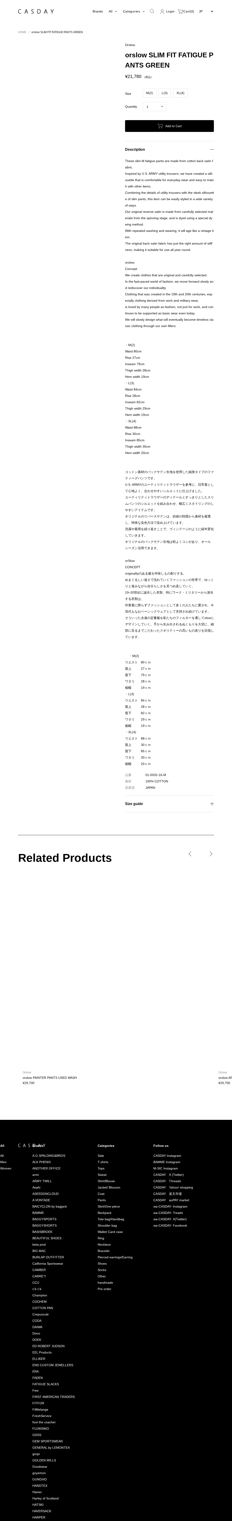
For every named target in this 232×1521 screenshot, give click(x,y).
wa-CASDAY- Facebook (170, 1086)
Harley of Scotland (44, 1359)
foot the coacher (43, 1282)
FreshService (41, 1276)
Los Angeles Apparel (46, 1504)
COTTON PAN (41, 1168)
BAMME (36, 1073)
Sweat (99, 1035)
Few (34, 1251)
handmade (103, 1143)
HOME (22, 32)
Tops (99, 1029)
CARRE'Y (37, 1136)
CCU (34, 1143)
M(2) (149, 93)
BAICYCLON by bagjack (48, 1067)
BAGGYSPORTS (42, 1079)
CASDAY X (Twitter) (168, 1035)
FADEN (36, 1238)
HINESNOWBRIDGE (45, 1422)
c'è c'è (36, 1149)
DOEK (35, 1200)
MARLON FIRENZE (44, 1517)
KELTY (35, 1466)
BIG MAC (37, 1111)
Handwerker (40, 1384)
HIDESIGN (38, 1416)
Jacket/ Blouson (107, 1048)
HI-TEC (36, 1403)
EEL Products (40, 1213)
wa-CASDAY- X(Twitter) (169, 1079)
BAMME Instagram (165, 1022)
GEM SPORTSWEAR (45, 1301)
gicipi (35, 1314)
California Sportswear (47, 1124)
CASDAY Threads (166, 1041)
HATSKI (36, 1365)
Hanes (35, 1352)
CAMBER (37, 1130)
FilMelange (39, 1270)
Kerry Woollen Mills (45, 1460)
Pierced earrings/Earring (113, 1117)
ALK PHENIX (39, 1022)
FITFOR (36, 1263)
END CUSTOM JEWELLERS (50, 1225)
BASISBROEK (40, 1092)
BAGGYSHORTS (42, 1086)
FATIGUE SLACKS (43, 1244)
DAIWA (36, 1187)
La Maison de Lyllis (44, 1479)
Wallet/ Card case (108, 1092)
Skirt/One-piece (107, 1067)
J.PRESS (37, 1441)
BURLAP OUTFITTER (46, 1117)
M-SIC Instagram (164, 1029)
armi (34, 1035)
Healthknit (38, 1390)
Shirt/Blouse (104, 1041)
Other (99, 1136)
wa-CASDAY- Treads (167, 1073)
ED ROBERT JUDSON (46, 1206)
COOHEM (38, 1162)
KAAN (35, 1454)
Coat (98, 1054)
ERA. (34, 1232)
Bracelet (101, 1111)
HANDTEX (38, 1346)
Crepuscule (39, 1175)
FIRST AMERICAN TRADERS (51, 1257)
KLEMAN (37, 1473)
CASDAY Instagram (166, 1016)
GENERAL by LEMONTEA (49, 1308)
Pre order (102, 1149)
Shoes (99, 1124)
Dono (35, 1194)
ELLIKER (36, 1219)
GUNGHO (37, 1339)
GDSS (35, 1295)
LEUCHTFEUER (42, 1498)
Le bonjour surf (42, 1485)
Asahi (35, 1048)
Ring (98, 1098)
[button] (22, 97)
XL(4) (181, 93)
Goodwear (38, 1327)
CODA (35, 1181)
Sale (98, 1016)
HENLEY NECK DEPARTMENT (52, 1397)
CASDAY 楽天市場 (166, 1054)
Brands (96, 11)
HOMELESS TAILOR (45, 1428)
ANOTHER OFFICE (44, 1029)
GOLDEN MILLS (42, 1320)
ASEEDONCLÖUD (43, 1054)
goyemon (38, 1333)
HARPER (37, 1378)
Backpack (102, 1073)
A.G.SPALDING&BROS (46, 1016)
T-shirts (100, 1022)
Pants (99, 1060)
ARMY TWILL (40, 1041)
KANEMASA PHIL (43, 1447)
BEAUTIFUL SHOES (45, 1098)
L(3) (165, 93)
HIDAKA (36, 1409)
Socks (99, 1130)
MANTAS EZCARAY (45, 1511)
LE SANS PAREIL (42, 1492)
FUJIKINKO (39, 1289)
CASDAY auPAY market (170, 1060)
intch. (34, 1435)
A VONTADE (40, 1060)
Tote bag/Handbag (109, 1079)
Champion (38, 1155)
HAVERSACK (40, 1371)
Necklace (102, 1105)
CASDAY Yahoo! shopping (172, 1048)
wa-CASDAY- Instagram (169, 1067)
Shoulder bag (105, 1086)
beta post (38, 1105)
